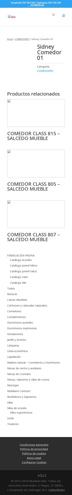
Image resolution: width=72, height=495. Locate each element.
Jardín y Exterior (16, 339)
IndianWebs (57, 490)
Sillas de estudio (17, 408)
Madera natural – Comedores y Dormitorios (33, 362)
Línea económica (17, 351)
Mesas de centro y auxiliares (24, 368)
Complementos (16, 317)
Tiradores (13, 424)
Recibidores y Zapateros (21, 397)
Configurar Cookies (34, 462)
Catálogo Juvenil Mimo (23, 265)
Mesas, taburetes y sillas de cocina (28, 379)
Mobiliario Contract (18, 391)
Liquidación (14, 357)
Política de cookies (34, 453)
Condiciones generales (34, 444)
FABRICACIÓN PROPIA (21, 255)
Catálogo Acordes (21, 260)
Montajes (13, 385)
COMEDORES (22, 39)
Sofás (10, 418)
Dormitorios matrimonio (22, 328)
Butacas (12, 294)
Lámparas (13, 345)
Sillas (10, 402)
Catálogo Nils (18, 282)
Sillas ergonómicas (21, 412)
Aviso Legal (34, 458)
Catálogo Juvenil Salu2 (23, 271)
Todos (11, 288)
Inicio (10, 39)
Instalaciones (15, 334)
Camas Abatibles (17, 299)
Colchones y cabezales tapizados (27, 305)
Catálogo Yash (19, 277)
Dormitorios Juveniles (20, 322)
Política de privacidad (34, 449)
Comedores (14, 311)
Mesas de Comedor (19, 374)
